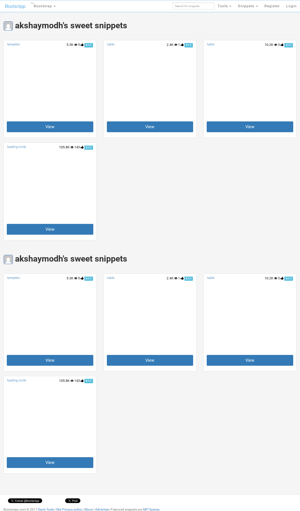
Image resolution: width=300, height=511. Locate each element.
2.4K (170, 45)
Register (272, 6)
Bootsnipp (15, 6)
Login (291, 6)
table (110, 44)
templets (13, 44)
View (50, 126)
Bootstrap (42, 5)
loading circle (16, 147)
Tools (223, 6)
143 (77, 147)
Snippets (246, 6)
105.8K (64, 147)
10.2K (269, 45)
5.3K (70, 45)
